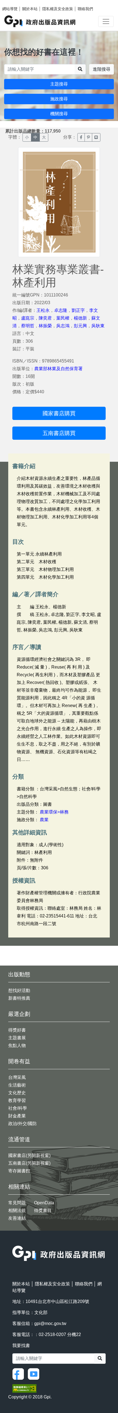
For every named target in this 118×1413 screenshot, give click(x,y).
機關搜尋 (59, 113)
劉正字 (78, 310)
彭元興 (80, 325)
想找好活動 (19, 990)
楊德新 (80, 318)
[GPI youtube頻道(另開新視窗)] (35, 1373)
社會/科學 (17, 1108)
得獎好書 (17, 1030)
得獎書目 (43, 1210)
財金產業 (17, 1116)
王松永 (43, 310)
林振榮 (45, 325)
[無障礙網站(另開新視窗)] (24, 1388)
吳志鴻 (62, 325)
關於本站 (30, 9)
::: (14, 1242)
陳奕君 (45, 318)
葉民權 (62, 318)
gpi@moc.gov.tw (50, 1323)
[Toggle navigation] (106, 21)
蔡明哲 (27, 325)
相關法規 (17, 1210)
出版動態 (19, 974)
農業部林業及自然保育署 (58, 368)
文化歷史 (17, 1092)
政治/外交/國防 (22, 1123)
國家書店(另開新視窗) (29, 1155)
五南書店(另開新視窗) (29, 1163)
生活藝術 (17, 1085)
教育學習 (17, 1100)
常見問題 (17, 1202)
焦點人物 (17, 1045)
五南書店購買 (59, 433)
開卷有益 (19, 1061)
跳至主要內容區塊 (15, 3)
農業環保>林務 (54, 812)
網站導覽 (10, 9)
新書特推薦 (19, 998)
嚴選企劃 (19, 1014)
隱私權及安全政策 (57, 9)
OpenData (44, 1202)
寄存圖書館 (19, 1171)
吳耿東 (98, 325)
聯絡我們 (85, 9)
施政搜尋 (59, 99)
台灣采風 (17, 1077)
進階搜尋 (101, 69)
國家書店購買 (59, 413)
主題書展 (17, 1037)
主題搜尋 (59, 84)
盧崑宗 (27, 318)
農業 (44, 819)
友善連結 (17, 1218)
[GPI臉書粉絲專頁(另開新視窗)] (19, 1373)
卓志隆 (60, 310)
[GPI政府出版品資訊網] (40, 21)
